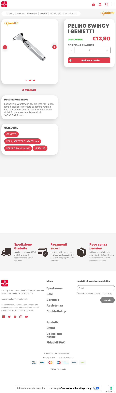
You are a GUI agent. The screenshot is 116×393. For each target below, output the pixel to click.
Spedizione (55, 288)
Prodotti (52, 322)
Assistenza (55, 305)
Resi (50, 294)
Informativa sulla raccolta (31, 388)
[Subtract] (71, 50)
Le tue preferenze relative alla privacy (70, 388)
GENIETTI (11, 134)
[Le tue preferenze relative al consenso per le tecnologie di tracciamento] (111, 388)
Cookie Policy (56, 311)
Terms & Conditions (65, 357)
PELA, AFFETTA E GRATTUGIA (22, 141)
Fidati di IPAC (56, 342)
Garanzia (53, 299)
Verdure (43, 13)
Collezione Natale (54, 335)
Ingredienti (32, 13)
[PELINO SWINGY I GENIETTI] (25, 80)
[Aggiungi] (107, 50)
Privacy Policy (49, 357)
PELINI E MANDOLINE (18, 148)
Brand (51, 328)
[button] (93, 4)
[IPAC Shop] (4, 4)
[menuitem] (93, 4)
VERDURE (40, 148)
